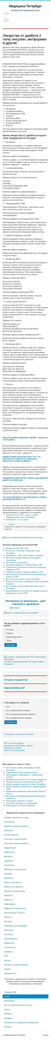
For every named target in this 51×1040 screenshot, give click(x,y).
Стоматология (9, 947)
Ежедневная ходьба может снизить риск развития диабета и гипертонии (25, 479)
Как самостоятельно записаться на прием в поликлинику (23, 558)
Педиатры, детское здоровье (15, 925)
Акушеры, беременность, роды (16, 817)
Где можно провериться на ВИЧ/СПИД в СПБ (24, 565)
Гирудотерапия (10, 847)
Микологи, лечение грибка (14, 891)
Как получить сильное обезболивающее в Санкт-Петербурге (25, 587)
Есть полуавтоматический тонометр (20, 714)
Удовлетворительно (14, 637)
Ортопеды (8, 921)
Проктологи (8, 930)
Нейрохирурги (9, 904)
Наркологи (8, 895)
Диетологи (8, 856)
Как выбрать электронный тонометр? (19, 734)
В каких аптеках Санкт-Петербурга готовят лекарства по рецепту (27, 582)
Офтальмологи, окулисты (14, 912)
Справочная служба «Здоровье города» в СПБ (24, 572)
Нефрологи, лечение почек (15, 908)
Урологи (7, 960)
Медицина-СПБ (10, 992)
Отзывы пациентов (15, 679)
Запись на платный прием (14, 750)
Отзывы (7, 1009)
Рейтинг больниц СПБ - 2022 (17, 548)
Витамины (8, 1018)
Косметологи (9, 865)
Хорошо (9, 633)
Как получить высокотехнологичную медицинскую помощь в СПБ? (26, 575)
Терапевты (8, 951)
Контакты (8, 1026)
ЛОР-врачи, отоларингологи (15, 869)
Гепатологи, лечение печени (15, 839)
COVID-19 (8, 1013)
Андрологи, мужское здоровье (16, 826)
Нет (8, 706)
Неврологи (8, 899)
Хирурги (7, 969)
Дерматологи (9, 852)
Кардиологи (8, 860)
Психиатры (8, 934)
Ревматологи (9, 943)
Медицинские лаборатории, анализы (18, 745)
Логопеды (8, 873)
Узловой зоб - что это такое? (17, 519)
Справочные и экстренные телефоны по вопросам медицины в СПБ (26, 568)
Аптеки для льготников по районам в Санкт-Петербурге (23, 551)
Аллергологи (9, 821)
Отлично (9, 629)
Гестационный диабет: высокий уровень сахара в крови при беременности (25, 498)
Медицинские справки (12, 748)
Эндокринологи (10, 973)
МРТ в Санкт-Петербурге (14, 743)
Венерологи (8, 830)
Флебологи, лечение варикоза (16, 964)
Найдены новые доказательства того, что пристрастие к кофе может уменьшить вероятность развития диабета (22, 458)
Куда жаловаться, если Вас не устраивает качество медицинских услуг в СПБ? (26, 592)
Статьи (7, 996)
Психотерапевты (10, 938)
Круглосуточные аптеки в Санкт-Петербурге (23, 579)
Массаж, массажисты (12, 882)
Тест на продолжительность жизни (18, 1005)
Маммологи (8, 878)
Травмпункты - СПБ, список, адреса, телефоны (25, 555)
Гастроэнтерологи (11, 834)
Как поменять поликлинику (16, 562)
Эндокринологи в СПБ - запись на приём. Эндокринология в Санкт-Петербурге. (22, 516)
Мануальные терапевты (13, 886)
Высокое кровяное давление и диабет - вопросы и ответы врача (25, 438)
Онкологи (8, 917)
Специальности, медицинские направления (21, 1022)
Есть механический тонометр (18, 710)
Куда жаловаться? (14, 687)
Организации (9, 1000)
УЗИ (5, 956)
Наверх (45, 1035)
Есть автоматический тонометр (19, 718)
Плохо (9, 640)
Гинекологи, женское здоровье (16, 843)
